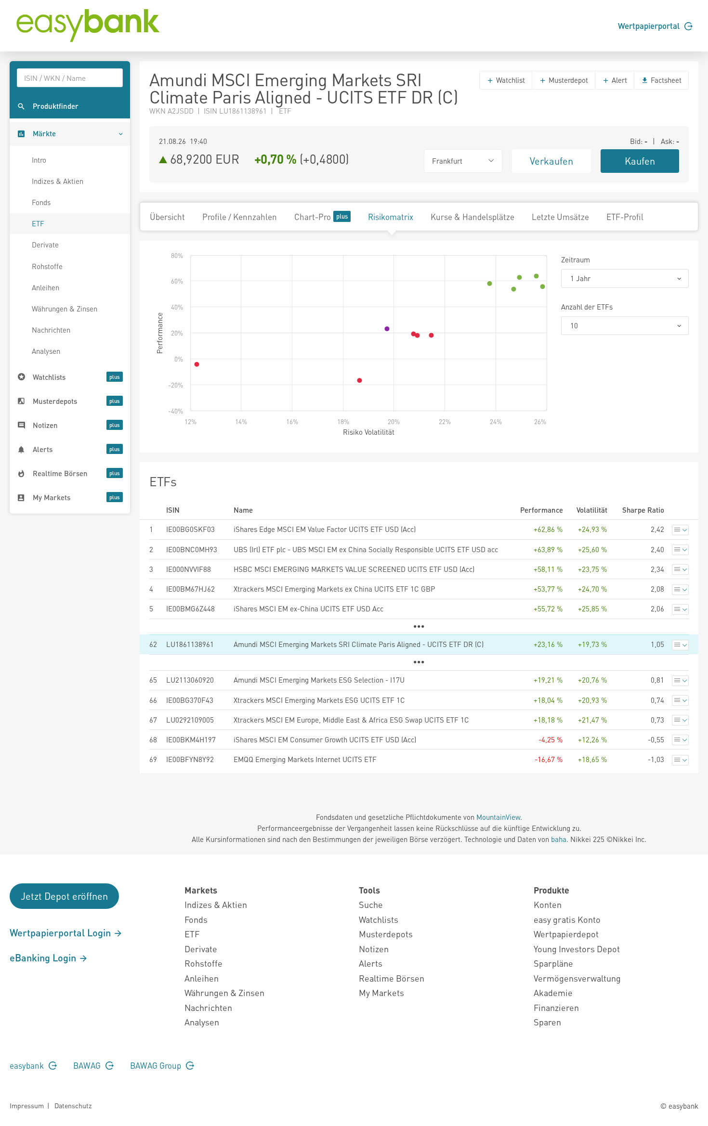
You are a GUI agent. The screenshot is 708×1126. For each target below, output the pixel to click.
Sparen (547, 1021)
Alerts (370, 963)
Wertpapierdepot (566, 933)
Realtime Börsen (391, 978)
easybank (28, 1065)
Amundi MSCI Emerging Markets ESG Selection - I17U (319, 680)
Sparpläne (553, 963)
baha (558, 839)
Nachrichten (51, 330)
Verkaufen (551, 161)
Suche (371, 904)
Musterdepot (567, 80)
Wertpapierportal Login (61, 932)
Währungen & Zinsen (64, 308)
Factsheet (665, 80)
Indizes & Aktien (57, 181)
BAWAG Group (156, 1065)
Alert (618, 80)
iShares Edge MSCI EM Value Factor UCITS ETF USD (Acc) (325, 529)
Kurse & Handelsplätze (472, 216)
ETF (38, 223)
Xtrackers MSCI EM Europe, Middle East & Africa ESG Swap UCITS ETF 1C (351, 720)
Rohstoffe (47, 266)
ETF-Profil (624, 216)
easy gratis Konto (567, 919)
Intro (39, 160)
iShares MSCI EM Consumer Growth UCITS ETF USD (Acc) (325, 739)
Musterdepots (386, 933)
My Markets (381, 992)
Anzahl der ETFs (587, 306)
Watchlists (378, 919)
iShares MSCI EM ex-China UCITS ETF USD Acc (308, 608)
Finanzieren (556, 1007)
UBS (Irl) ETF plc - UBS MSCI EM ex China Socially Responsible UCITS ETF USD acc (366, 549)
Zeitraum (575, 259)
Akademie (553, 992)
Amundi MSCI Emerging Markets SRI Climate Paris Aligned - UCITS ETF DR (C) (359, 644)
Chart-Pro (312, 216)
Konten (548, 904)
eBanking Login (44, 957)
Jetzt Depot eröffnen (64, 896)
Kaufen (640, 161)
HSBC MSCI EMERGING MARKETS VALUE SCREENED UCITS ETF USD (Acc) (354, 569)
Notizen (374, 948)
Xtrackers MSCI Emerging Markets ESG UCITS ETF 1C (319, 700)
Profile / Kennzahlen (239, 216)
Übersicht (167, 216)
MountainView (498, 817)
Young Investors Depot (577, 948)
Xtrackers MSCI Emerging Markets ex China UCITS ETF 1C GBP (334, 589)
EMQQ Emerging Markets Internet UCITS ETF (305, 759)
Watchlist (509, 80)
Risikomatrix (390, 216)
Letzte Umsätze (560, 216)
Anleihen (45, 287)
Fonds (41, 202)
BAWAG (88, 1065)
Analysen (46, 351)
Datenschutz (73, 1105)
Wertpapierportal (650, 25)
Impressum (27, 1105)
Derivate (45, 244)
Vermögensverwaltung (577, 978)
